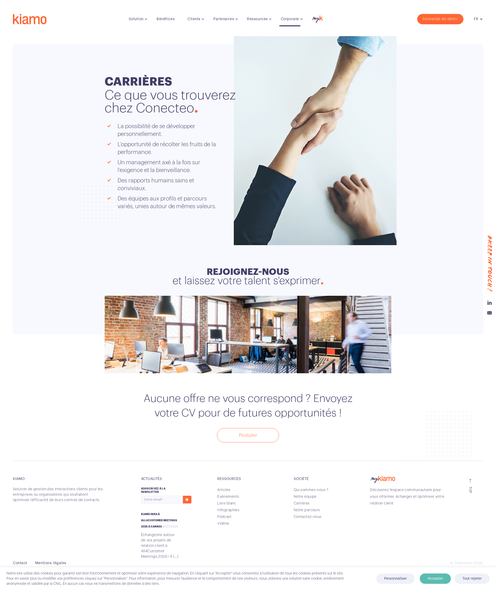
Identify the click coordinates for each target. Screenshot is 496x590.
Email (489, 313)
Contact (20, 563)
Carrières (302, 503)
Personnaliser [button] (395, 578)
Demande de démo (440, 19)
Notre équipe (305, 497)
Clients (194, 19)
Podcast (224, 517)
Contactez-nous (308, 517)
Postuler (248, 435)
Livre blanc (226, 503)
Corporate (290, 19)
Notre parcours (307, 510)
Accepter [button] (435, 578)
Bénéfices (166, 19)
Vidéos (223, 523)
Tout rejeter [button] (472, 578)
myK (317, 18)
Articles (223, 490)
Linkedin (489, 303)
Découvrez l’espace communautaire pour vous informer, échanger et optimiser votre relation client (407, 496)
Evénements (228, 497)
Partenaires (223, 19)
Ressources (257, 19)
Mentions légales (50, 563)
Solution (136, 19)
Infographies (228, 510)
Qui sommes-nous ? (311, 490)
